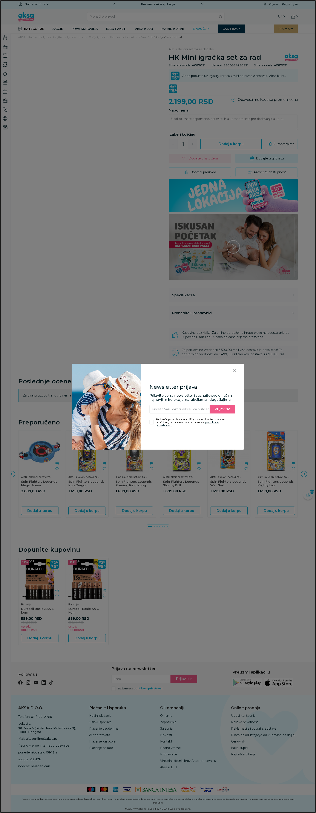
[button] (234, 370)
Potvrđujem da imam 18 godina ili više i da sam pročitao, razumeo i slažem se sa (191, 422)
